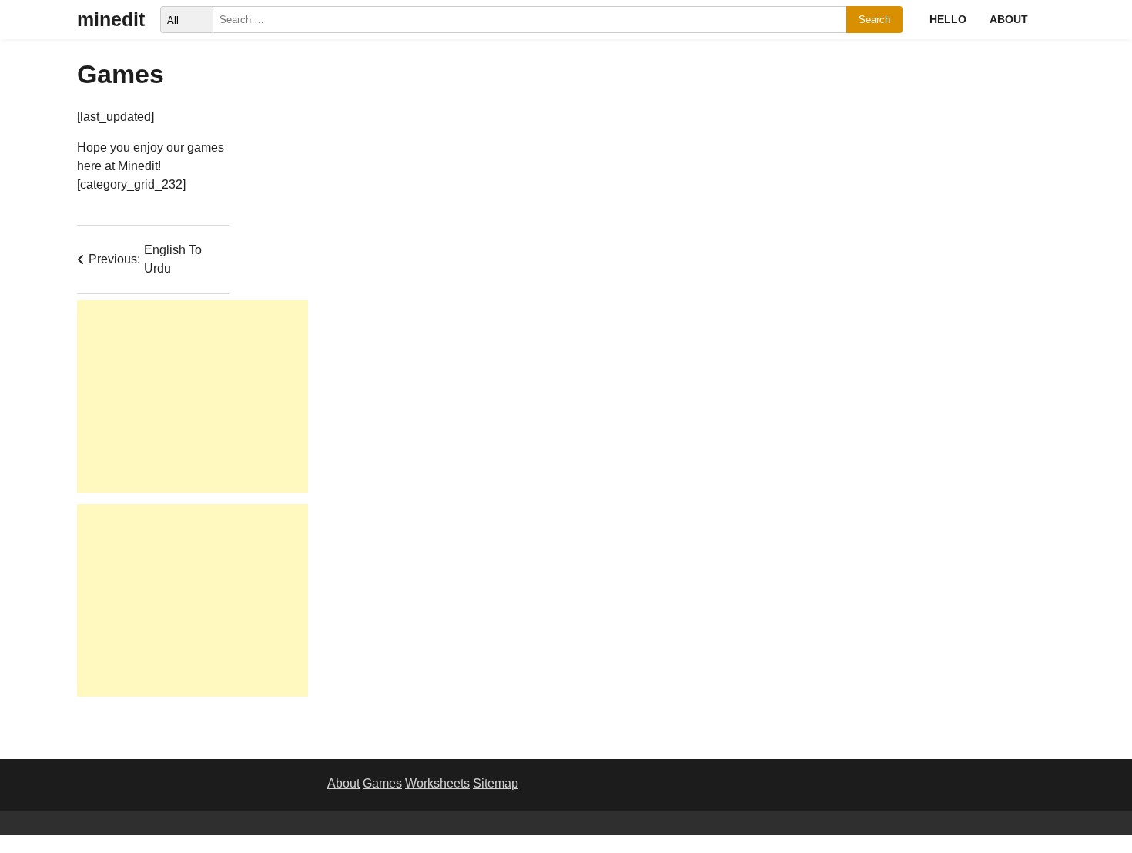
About (1009, 19)
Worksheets (437, 783)
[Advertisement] (192, 396)
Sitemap (495, 783)
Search (874, 19)
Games (382, 783)
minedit (111, 19)
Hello (947, 19)
